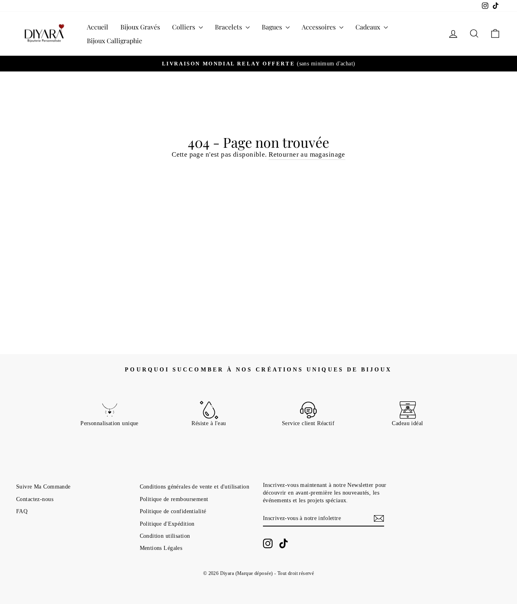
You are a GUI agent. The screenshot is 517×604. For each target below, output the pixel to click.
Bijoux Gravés (140, 27)
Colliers (184, 27)
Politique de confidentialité (173, 511)
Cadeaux (368, 27)
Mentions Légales (161, 548)
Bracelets (229, 27)
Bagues (273, 27)
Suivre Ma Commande (43, 486)
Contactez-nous (34, 499)
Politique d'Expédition (167, 523)
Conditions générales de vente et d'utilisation (195, 486)
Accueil (97, 27)
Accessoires (319, 27)
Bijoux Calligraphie (114, 40)
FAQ (21, 511)
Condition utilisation (165, 536)
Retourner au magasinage (307, 154)
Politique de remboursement (174, 499)
